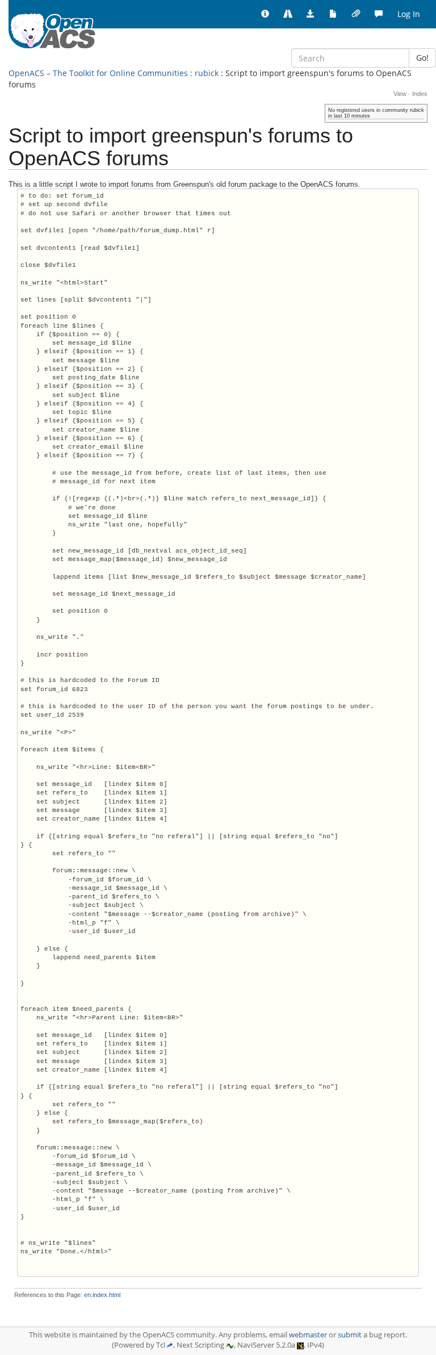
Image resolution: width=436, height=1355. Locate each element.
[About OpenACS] (265, 14)
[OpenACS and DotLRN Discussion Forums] (378, 14)
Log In (408, 14)
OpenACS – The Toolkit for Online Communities (98, 73)
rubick (207, 73)
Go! (422, 57)
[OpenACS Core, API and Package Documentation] (333, 14)
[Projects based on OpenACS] (287, 14)
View (399, 93)
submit (350, 1335)
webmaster (308, 1335)
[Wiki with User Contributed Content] (356, 14)
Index (419, 93)
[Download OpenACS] (310, 14)
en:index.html (102, 1294)
